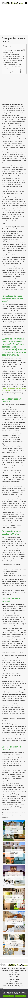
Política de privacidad (20, 995)
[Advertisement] (14, 20)
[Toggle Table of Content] (23, 48)
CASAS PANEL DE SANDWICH (14, 983)
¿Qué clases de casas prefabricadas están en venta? (14, 51)
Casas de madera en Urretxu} (12, 70)
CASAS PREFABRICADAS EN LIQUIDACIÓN (14, 986)
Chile (1, 988)
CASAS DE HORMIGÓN (14, 974)
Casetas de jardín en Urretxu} (12, 72)
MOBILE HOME (14, 981)
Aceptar (5, 995)
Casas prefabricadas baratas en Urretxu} (12, 67)
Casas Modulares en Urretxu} (12, 64)
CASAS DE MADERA (14, 977)
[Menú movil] (26, 3)
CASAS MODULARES (14, 979)
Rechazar (11, 995)
